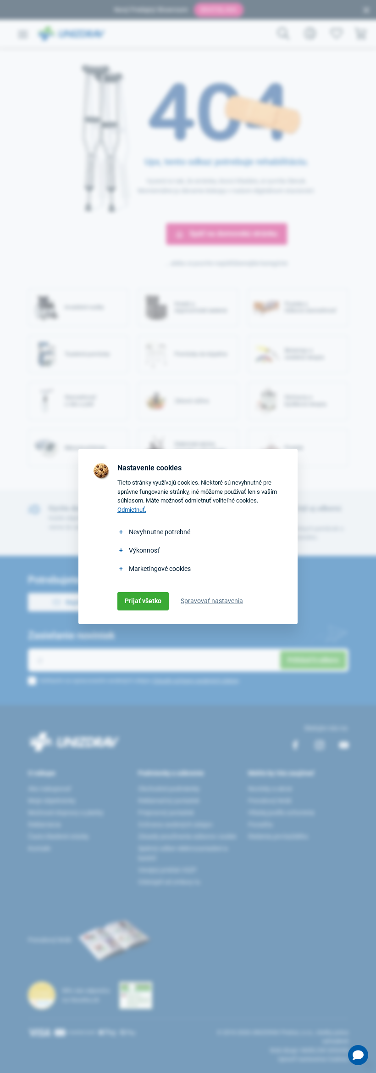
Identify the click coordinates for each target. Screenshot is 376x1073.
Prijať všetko (143, 600)
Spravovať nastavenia (212, 600)
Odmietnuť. (131, 509)
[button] (358, 1055)
